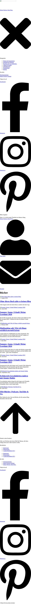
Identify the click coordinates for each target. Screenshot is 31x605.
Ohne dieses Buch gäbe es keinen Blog (15, 301)
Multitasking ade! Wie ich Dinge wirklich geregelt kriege (13, 329)
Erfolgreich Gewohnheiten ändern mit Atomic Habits (14, 377)
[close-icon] (15, 55)
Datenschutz (6, 449)
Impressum (6, 448)
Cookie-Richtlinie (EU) (9, 450)
